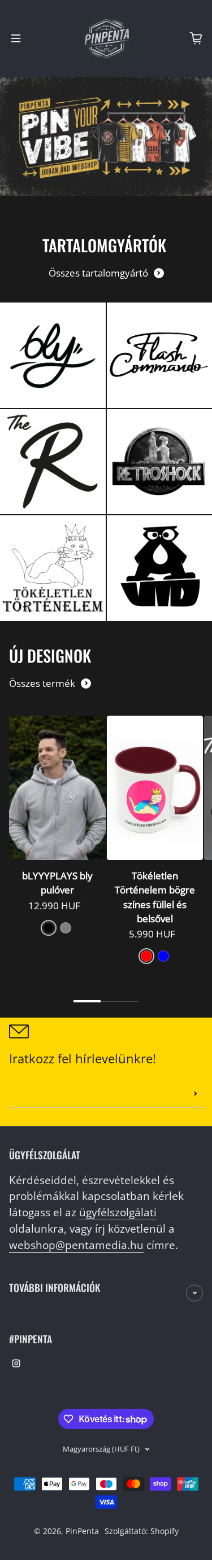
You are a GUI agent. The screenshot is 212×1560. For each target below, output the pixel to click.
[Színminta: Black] (48, 928)
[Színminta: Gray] (65, 928)
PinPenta (82, 1531)
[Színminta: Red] (146, 956)
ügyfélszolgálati (118, 1212)
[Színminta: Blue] (163, 956)
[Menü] (16, 38)
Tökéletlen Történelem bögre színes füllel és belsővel (155, 897)
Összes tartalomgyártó (98, 272)
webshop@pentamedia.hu (76, 1244)
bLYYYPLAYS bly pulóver (57, 882)
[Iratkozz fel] (195, 1094)
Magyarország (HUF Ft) (101, 1449)
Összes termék (42, 683)
